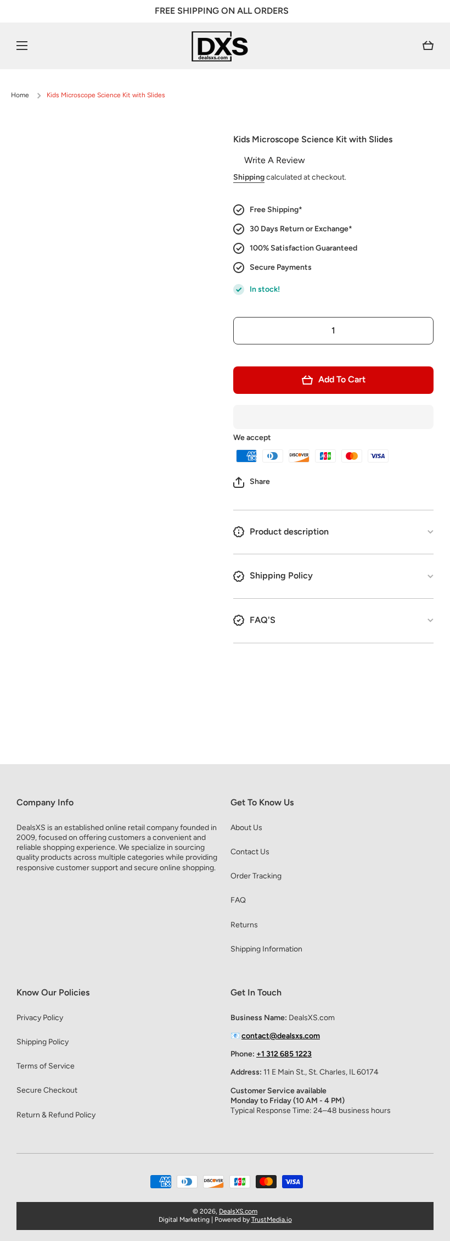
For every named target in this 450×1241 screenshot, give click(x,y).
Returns (244, 925)
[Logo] (225, 46)
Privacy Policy (39, 1017)
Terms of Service (45, 1066)
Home (20, 95)
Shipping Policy (42, 1042)
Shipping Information (266, 949)
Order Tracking (256, 876)
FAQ (238, 900)
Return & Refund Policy (55, 1115)
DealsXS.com (238, 1211)
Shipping (249, 177)
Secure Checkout (46, 1090)
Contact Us (249, 851)
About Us (246, 827)
